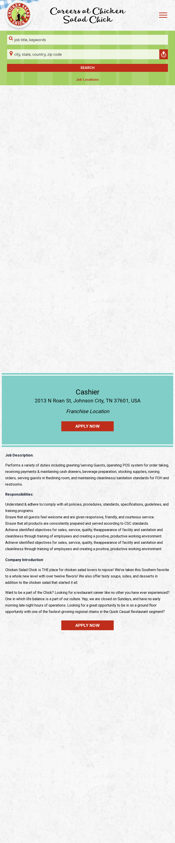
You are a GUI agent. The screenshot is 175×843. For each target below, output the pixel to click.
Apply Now (87, 426)
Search (87, 68)
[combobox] (87, 40)
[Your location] (163, 54)
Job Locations (87, 80)
